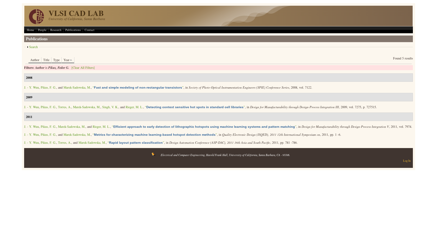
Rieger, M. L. (134, 107)
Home (30, 30)
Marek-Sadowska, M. (77, 87)
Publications (73, 30)
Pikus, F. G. (48, 87)
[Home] (36, 23)
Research (55, 30)
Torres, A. (64, 107)
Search (33, 47)
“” (138, 87)
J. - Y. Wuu (31, 87)
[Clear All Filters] (83, 67)
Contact (89, 30)
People (42, 30)
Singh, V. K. (110, 107)
